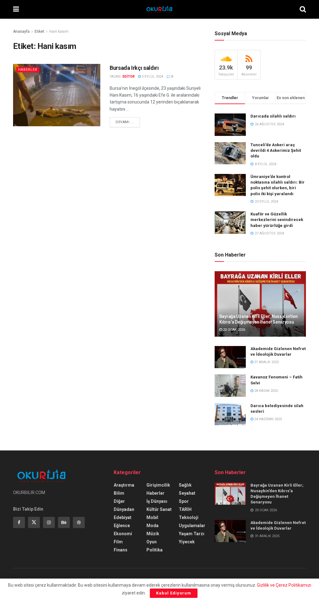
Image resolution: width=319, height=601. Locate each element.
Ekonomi (123, 533)
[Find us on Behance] (64, 522)
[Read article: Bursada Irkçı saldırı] (56, 95)
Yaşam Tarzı (191, 533)
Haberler (27, 70)
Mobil (152, 517)
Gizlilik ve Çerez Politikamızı (284, 585)
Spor (184, 501)
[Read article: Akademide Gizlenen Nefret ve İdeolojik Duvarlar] (230, 357)
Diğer (119, 501)
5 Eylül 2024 (152, 77)
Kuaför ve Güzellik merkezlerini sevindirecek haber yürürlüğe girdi (276, 220)
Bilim (119, 493)
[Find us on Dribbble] (79, 522)
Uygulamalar (192, 525)
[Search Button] (303, 9)
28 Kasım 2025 (265, 391)
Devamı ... (128, 122)
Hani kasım (59, 31)
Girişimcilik (158, 485)
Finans (120, 549)
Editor (128, 77)
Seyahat (187, 493)
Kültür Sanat (159, 509)
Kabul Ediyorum (173, 593)
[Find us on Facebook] (19, 522)
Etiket (39, 31)
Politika (154, 549)
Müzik (152, 533)
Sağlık (185, 485)
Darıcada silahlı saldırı (273, 116)
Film (118, 541)
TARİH (185, 509)
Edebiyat (122, 517)
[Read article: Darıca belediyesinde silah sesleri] (230, 414)
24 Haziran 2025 (267, 419)
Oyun (151, 541)
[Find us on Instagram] (49, 522)
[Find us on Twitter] (34, 522)
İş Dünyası (156, 501)
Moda (152, 525)
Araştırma (124, 485)
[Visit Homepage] (159, 9)
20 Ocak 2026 (233, 330)
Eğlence (122, 525)
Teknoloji (188, 517)
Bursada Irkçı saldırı (134, 68)
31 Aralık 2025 (266, 362)
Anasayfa (21, 31)
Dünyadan (124, 509)
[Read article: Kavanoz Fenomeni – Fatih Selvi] (230, 385)
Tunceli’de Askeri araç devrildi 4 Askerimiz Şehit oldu (275, 150)
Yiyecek (187, 541)
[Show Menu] (16, 9)
